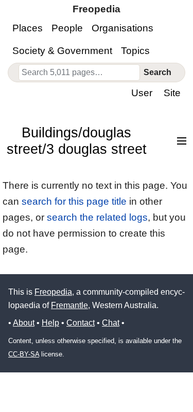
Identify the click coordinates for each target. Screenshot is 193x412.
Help (50, 322)
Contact (80, 322)
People (67, 28)
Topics (135, 50)
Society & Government (62, 50)
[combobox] (79, 72)
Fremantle (69, 305)
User (141, 92)
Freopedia (53, 292)
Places (27, 28)
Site (172, 92)
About (23, 322)
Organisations (122, 28)
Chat (110, 322)
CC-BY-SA (23, 354)
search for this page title (74, 201)
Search (157, 72)
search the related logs (97, 217)
